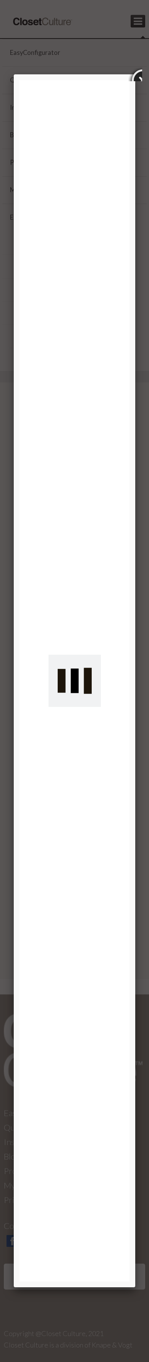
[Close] (135, 74)
